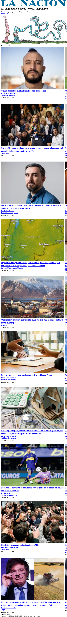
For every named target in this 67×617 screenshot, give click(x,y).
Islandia (4, 325)
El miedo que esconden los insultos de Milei (20, 545)
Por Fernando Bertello (8, 608)
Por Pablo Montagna (8, 93)
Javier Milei (5, 154)
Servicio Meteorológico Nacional (12, 268)
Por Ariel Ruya (6, 493)
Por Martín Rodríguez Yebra (10, 548)
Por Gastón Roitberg (8, 211)
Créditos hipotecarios (8, 380)
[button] (32, 68)
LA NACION (4, 14)
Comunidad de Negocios (9, 213)
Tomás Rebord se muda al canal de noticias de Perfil (23, 91)
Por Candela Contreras (8, 378)
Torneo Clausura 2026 (9, 495)
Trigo (3, 610)
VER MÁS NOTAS (5, 614)
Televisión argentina (8, 95)
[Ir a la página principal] (33, 6)
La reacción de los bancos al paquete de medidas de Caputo (27, 375)
